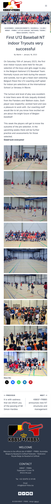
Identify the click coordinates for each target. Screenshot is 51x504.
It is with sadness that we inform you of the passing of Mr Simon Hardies (13, 402)
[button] (25, 157)
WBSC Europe (22, 33)
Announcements (22, 28)
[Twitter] (23, 493)
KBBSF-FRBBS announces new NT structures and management (38, 402)
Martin (18, 55)
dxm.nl (36, 501)
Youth (32, 33)
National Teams (38, 30)
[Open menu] (46, 6)
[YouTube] (27, 493)
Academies (9, 28)
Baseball (35, 28)
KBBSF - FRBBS (11, 30)
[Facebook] (19, 493)
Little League (24, 30)
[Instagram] (31, 493)
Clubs (43, 28)
